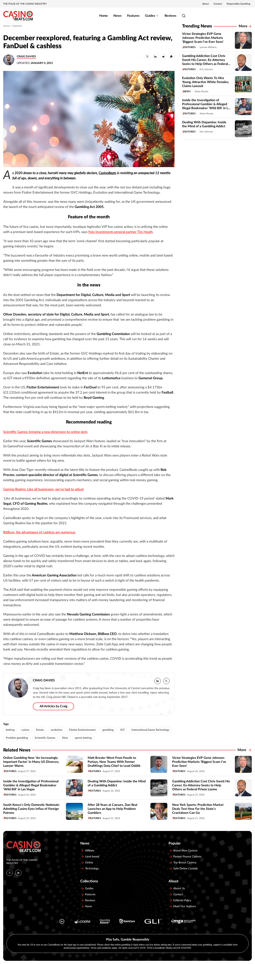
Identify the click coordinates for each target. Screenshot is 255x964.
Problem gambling (17, 738)
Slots (65, 738)
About (205, 4)
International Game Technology (150, 730)
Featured (17, 26)
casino (25, 730)
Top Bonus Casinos (184, 862)
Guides (150, 15)
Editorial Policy (182, 900)
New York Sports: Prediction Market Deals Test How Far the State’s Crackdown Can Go (198, 808)
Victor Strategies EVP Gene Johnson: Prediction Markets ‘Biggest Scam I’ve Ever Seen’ (203, 37)
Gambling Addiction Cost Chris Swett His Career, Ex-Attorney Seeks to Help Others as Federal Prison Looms (201, 785)
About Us (179, 888)
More (243, 26)
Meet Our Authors (184, 906)
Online (89, 862)
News (117, 15)
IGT (122, 730)
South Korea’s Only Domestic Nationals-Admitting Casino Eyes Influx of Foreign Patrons (31, 808)
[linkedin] (157, 681)
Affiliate (89, 850)
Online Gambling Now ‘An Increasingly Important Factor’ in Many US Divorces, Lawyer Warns (31, 761)
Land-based (92, 856)
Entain (40, 730)
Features (133, 15)
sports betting (83, 738)
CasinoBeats (107, 173)
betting (10, 730)
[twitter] (166, 681)
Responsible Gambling (238, 4)
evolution (56, 730)
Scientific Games (45, 738)
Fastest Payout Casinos (187, 856)
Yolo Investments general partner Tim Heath (120, 232)
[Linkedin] (18, 873)
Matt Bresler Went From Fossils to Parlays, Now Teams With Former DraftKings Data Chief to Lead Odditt (114, 761)
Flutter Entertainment (82, 730)
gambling (108, 730)
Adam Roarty (201, 91)
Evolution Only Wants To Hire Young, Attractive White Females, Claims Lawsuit (205, 82)
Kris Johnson (206, 69)
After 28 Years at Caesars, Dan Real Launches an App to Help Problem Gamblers (112, 808)
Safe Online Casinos (185, 868)
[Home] (18, 16)
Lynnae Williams (208, 47)
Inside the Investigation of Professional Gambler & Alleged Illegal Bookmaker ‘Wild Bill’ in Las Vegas (31, 785)
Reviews (170, 15)
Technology (92, 868)
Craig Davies (26, 56)
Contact (218, 4)
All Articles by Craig (53, 706)
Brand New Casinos (185, 850)
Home (103, 15)
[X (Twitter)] (9, 873)
